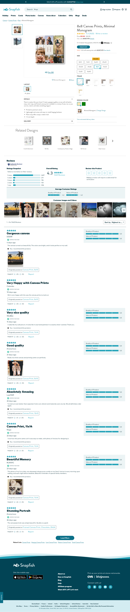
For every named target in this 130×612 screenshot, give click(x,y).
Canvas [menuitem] (41, 16)
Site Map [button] (19, 606)
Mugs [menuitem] (77, 16)
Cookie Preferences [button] (46, 606)
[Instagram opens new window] (95, 586)
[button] (53, 80)
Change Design (101, 110)
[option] (17, 29)
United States (76, 604)
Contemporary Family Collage (65, 149)
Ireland (50, 604)
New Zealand (94, 604)
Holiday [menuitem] (5, 16)
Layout (27, 84)
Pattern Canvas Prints (64, 542)
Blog (59, 580)
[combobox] (49, 9)
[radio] (79, 104)
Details (92, 39)
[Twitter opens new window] (111, 586)
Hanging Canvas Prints (38, 542)
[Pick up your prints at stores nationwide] (90, 576)
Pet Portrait (83, 149)
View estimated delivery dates (86, 119)
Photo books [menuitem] (30, 16)
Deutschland (36, 604)
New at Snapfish (64, 577)
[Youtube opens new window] (106, 586)
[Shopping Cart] (125, 9)
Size (78, 56)
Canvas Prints (12, 20)
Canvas (5, 20)
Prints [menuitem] (13, 16)
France (44, 604)
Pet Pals (47, 149)
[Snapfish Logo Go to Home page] (11, 9)
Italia (56, 604)
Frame (79, 76)
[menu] (71, 80)
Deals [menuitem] (84, 16)
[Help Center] (122, 9)
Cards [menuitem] (20, 16)
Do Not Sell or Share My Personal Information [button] (100, 606)
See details (107, 50)
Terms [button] (26, 606)
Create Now (83, 47)
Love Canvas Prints (51, 542)
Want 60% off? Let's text (68, 590)
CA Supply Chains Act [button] (61, 606)
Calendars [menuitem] (62, 16)
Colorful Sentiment (28, 149)
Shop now (79, 2)
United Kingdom (65, 604)
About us (61, 574)
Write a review (102, 33)
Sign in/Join (106, 9)
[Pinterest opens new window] (100, 586)
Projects (117, 9)
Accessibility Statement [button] (77, 606)
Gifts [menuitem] (71, 16)
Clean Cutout (102, 149)
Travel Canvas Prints (78, 542)
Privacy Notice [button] (34, 606)
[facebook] (90, 586)
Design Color (82, 100)
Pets (19, 20)
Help (59, 583)
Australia (85, 604)
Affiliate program (65, 586)
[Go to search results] (71, 9)
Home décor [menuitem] (51, 16)
